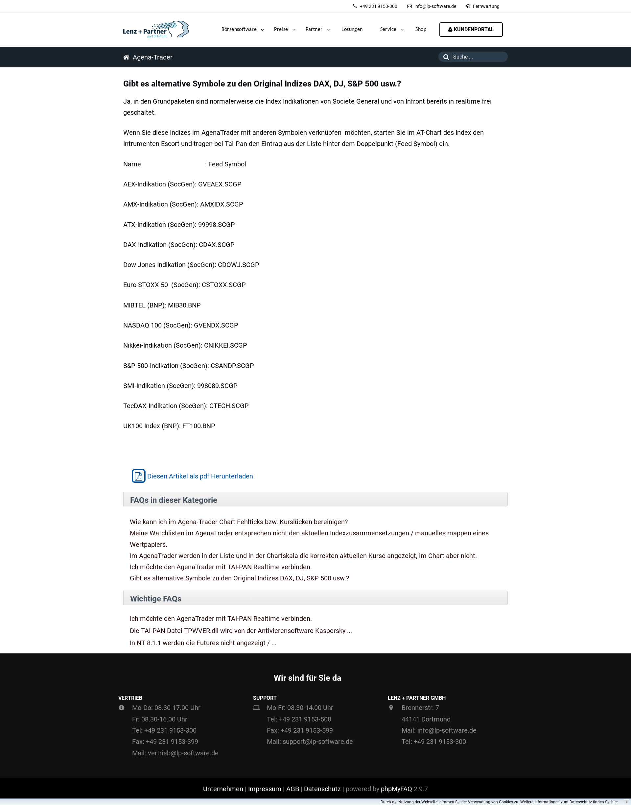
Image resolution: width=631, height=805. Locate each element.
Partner (314, 29)
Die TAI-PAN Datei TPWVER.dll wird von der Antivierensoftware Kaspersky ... (241, 631)
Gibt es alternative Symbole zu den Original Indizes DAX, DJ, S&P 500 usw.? (239, 578)
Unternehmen (223, 789)
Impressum (264, 789)
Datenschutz (322, 789)
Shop (420, 29)
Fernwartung (486, 6)
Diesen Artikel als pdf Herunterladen (200, 476)
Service (388, 29)
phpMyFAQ (396, 789)
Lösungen (351, 29)
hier (614, 802)
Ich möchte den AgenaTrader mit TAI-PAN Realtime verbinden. (221, 567)
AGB (292, 789)
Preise (281, 29)
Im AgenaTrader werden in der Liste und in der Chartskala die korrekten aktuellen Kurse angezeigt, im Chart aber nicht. (303, 556)
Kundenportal (473, 29)
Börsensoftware (239, 29)
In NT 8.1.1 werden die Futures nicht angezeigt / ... (203, 643)
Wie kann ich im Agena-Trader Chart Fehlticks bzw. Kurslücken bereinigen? (239, 522)
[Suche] (444, 57)
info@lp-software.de (435, 6)
